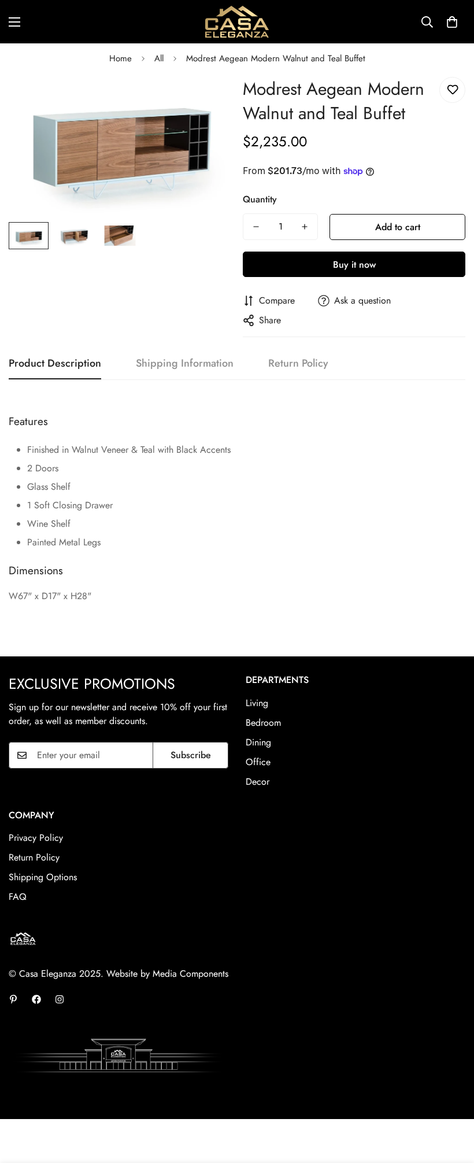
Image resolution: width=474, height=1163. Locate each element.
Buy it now (354, 264)
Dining (258, 742)
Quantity (260, 199)
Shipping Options (43, 877)
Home (120, 58)
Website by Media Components (167, 973)
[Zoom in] (207, 99)
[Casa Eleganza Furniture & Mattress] (237, 21)
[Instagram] (59, 999)
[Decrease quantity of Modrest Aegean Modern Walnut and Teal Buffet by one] (256, 226)
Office (258, 762)
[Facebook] (36, 999)
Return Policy (34, 857)
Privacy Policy (36, 837)
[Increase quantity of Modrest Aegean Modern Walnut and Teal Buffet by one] (304, 226)
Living (257, 703)
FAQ (18, 896)
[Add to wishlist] (452, 90)
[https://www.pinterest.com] (13, 999)
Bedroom (263, 722)
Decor (257, 781)
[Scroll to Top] (451, 1100)
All (159, 58)
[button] (452, 22)
